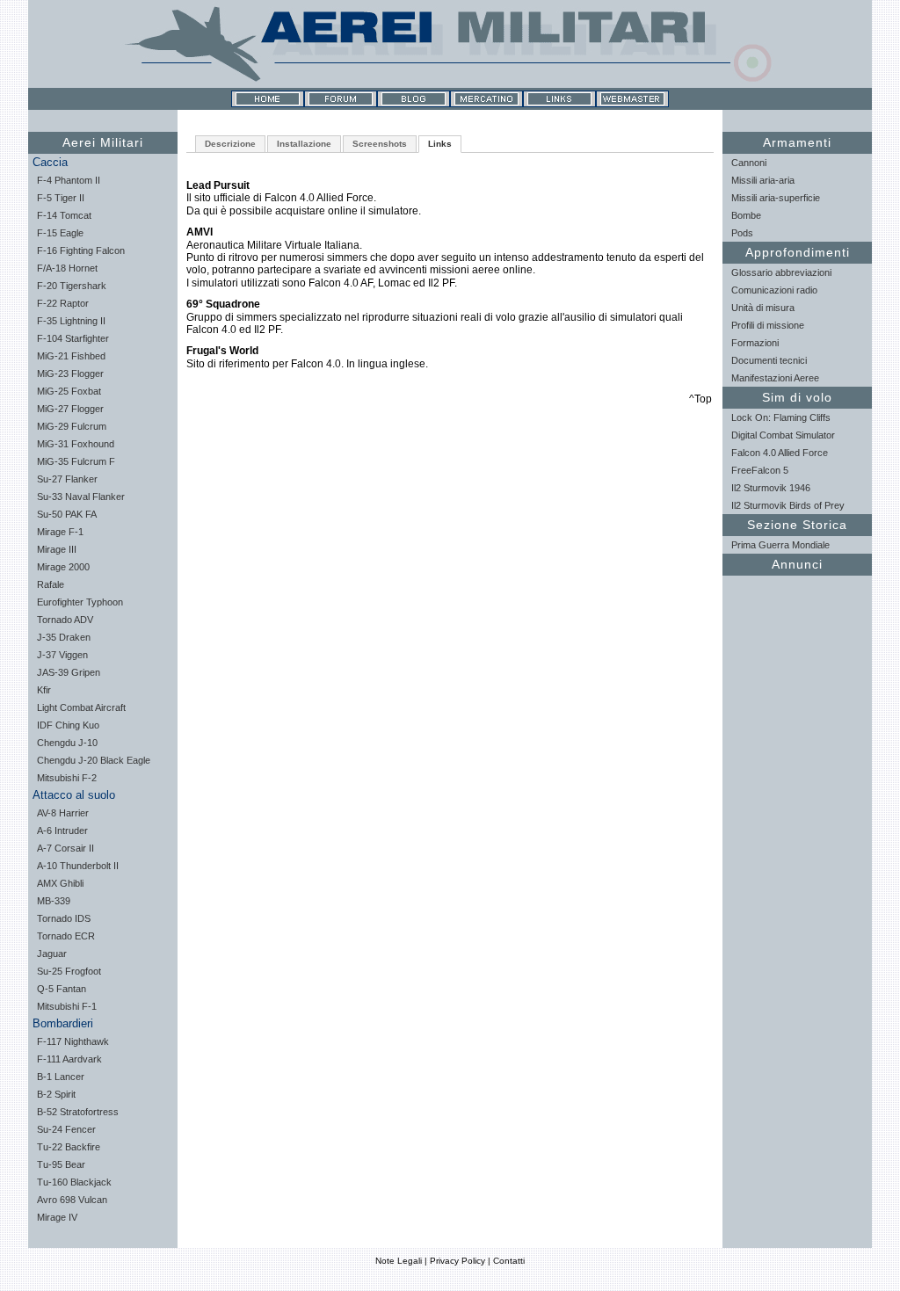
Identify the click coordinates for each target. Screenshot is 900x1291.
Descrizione (230, 144)
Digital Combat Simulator (783, 435)
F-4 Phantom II (68, 180)
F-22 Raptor (63, 303)
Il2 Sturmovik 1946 (770, 487)
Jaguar (52, 953)
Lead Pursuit (218, 185)
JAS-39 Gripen (68, 672)
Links (440, 144)
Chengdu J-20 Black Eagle (93, 760)
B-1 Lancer (60, 1076)
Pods (742, 233)
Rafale (50, 584)
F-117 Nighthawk (73, 1041)
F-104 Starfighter (73, 338)
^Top (700, 399)
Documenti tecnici (769, 360)
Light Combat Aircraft (81, 707)
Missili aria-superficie (775, 197)
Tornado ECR (66, 936)
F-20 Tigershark (71, 285)
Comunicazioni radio (774, 290)
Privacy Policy (457, 1261)
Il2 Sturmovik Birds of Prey (788, 505)
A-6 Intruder (62, 830)
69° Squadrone (223, 304)
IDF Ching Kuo (68, 725)
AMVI (199, 232)
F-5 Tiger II (60, 197)
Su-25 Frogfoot (69, 971)
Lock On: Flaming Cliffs (781, 417)
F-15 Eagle (60, 233)
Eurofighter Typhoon (80, 602)
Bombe (746, 215)
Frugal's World (222, 351)
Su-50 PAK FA (67, 514)
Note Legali (398, 1261)
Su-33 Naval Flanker (81, 496)
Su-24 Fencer (66, 1129)
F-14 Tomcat (64, 215)
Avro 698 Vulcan (72, 1199)
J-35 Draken (64, 637)
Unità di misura (763, 307)
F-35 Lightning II (71, 320)
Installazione (304, 144)
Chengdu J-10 (67, 742)
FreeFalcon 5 (759, 470)
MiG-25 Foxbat (69, 391)
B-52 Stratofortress (78, 1111)
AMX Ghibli (60, 883)
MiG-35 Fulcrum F (76, 461)
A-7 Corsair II (65, 848)
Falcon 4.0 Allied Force (779, 452)
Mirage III (56, 549)
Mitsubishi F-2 (67, 777)
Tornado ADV (65, 619)
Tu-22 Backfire (68, 1147)
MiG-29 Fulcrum (71, 426)
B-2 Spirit (56, 1094)
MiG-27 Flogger (70, 408)
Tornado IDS (64, 918)
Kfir (44, 690)
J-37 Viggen (62, 654)
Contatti (509, 1261)
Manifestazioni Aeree (775, 378)
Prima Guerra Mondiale (780, 545)
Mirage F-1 (60, 531)
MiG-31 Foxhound (75, 444)
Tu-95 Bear (61, 1164)
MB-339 (53, 901)
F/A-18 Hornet (67, 268)
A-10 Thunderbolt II (78, 865)
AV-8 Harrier (63, 813)
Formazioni (755, 342)
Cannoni (748, 162)
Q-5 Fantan (61, 988)
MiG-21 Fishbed (71, 356)
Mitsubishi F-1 (67, 1006)
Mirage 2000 (63, 567)
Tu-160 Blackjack (74, 1182)
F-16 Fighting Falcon (81, 250)
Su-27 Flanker (67, 479)
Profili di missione (767, 325)
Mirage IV (57, 1217)
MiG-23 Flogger (70, 373)
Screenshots (379, 144)
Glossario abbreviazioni (781, 272)
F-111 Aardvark (69, 1059)
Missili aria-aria (763, 180)
